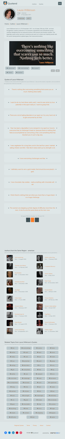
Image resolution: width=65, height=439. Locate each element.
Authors (34, 4)
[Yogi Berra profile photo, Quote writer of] (40, 315)
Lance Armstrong (19, 330)
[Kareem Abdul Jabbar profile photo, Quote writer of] (40, 307)
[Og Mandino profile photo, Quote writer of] (10, 274)
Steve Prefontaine (50, 322)
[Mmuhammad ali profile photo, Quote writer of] (10, 315)
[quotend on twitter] (9, 432)
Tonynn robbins (49, 298)
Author (12, 24)
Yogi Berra (47, 314)
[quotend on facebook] (5, 432)
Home (7, 24)
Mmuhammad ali (19, 314)
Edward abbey (19, 306)
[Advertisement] (32, 235)
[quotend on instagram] (21, 432)
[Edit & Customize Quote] (53, 70)
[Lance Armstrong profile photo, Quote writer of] (10, 331)
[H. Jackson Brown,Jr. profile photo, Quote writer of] (40, 266)
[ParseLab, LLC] (55, 433)
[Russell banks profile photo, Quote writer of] (40, 290)
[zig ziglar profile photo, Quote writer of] (10, 290)
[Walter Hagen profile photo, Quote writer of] (40, 331)
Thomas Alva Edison (20, 265)
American (24, 13)
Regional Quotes (19, 425)
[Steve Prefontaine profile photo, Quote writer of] (40, 323)
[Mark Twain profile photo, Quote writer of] (40, 282)
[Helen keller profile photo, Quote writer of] (10, 299)
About (41, 425)
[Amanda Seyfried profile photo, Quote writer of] (10, 282)
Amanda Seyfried (19, 282)
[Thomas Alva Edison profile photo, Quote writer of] (10, 266)
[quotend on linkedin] (13, 432)
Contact (48, 425)
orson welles (48, 274)
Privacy (35, 425)
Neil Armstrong (19, 257)
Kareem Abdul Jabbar (50, 306)
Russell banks (48, 290)
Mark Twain (48, 281)
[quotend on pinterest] (17, 432)
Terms (28, 425)
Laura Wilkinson (26, 10)
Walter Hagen (48, 330)
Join (60, 3)
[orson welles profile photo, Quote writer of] (40, 274)
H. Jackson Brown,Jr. (50, 266)
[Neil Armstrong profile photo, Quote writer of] (10, 258)
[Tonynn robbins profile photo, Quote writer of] (40, 299)
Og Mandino (18, 273)
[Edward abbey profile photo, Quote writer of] (10, 307)
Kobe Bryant (18, 322)
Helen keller (18, 298)
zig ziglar (17, 290)
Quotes (41, 4)
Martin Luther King (50, 257)
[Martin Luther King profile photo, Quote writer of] (40, 258)
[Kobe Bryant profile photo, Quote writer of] (10, 323)
